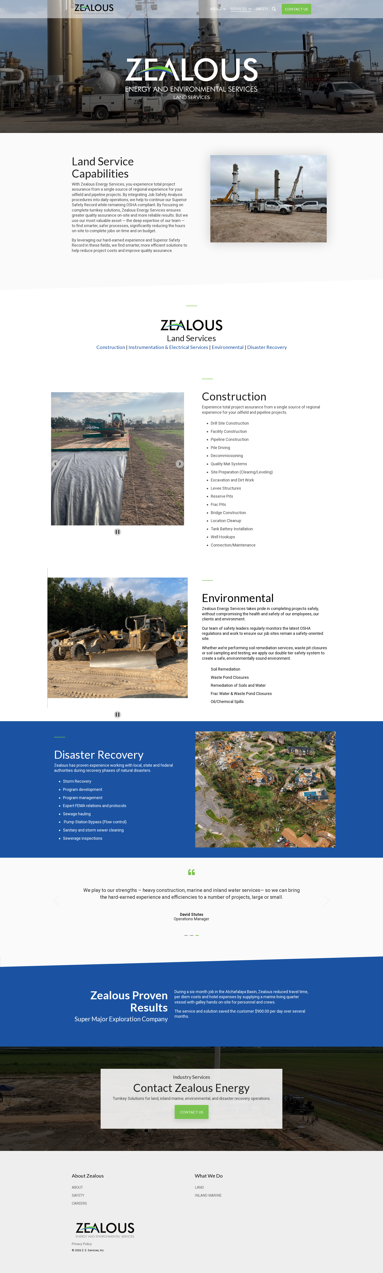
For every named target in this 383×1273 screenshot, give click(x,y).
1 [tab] (186, 937)
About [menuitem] (77, 1187)
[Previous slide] (55, 464)
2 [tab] (192, 937)
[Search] (274, 9)
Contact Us (296, 9)
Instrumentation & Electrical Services (168, 347)
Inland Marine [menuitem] (208, 1195)
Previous (59, 901)
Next (324, 901)
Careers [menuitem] (79, 1203)
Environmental (228, 347)
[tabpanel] (191, 898)
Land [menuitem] (199, 1187)
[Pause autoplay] (117, 531)
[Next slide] (180, 464)
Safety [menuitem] (78, 1195)
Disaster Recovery (267, 347)
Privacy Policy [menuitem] (82, 1244)
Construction (110, 347)
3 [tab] (197, 937)
